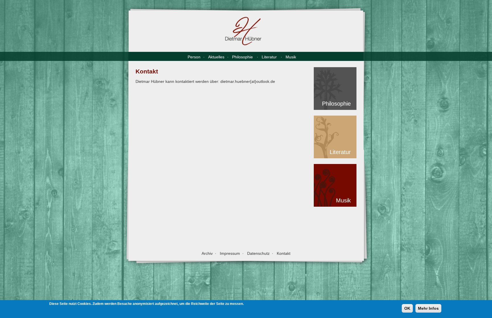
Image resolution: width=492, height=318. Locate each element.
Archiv (207, 253)
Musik (291, 57)
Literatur (270, 57)
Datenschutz (258, 253)
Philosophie (243, 57)
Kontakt (283, 253)
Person (194, 57)
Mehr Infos (428, 308)
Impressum (230, 253)
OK (407, 308)
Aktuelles (216, 57)
